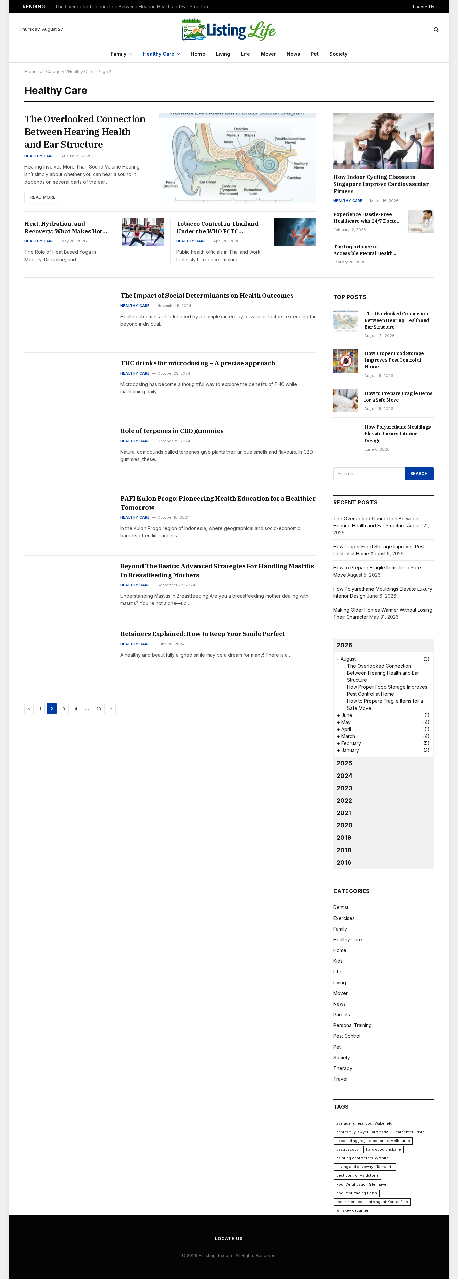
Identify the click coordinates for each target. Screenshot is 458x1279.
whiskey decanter (352, 1210)
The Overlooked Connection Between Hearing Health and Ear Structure (85, 131)
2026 (344, 645)
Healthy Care (158, 54)
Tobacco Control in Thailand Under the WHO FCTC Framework (217, 227)
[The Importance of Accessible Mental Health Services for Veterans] (421, 254)
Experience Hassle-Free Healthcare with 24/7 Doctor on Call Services (366, 218)
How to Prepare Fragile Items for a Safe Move (398, 396)
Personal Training (352, 1025)
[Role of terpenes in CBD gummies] (68, 454)
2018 (344, 850)
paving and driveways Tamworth (365, 1167)
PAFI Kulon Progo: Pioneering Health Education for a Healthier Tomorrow (218, 502)
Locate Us (423, 6)
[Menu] (22, 54)
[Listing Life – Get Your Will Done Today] (229, 29)
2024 (344, 775)
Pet (315, 54)
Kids (338, 961)
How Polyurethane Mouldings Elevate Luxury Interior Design (397, 434)
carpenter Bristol (411, 1132)
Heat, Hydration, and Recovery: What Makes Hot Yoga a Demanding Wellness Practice (64, 227)
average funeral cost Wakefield (364, 1123)
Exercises (344, 918)
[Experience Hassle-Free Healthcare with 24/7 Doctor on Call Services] (421, 221)
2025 (344, 763)
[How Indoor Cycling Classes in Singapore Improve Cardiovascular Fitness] (383, 141)
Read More (42, 197)
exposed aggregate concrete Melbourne (373, 1141)
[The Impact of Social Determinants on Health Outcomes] (68, 319)
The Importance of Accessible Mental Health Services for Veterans (362, 250)
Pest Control (346, 1036)
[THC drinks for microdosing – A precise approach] (68, 386)
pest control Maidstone (357, 1175)
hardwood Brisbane (383, 1149)
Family (118, 54)
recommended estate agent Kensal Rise (372, 1202)
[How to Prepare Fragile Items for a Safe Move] (345, 400)
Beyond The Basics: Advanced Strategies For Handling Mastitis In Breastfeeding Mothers (217, 570)
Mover (268, 54)
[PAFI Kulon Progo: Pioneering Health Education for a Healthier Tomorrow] (68, 522)
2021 (344, 812)
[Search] (435, 29)
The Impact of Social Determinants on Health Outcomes (206, 295)
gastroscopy (347, 1149)
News (293, 54)
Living (223, 54)
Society (338, 54)
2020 (345, 825)
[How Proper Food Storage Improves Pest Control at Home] (345, 360)
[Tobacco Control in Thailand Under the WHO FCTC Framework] (295, 232)
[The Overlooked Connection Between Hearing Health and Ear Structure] (237, 157)
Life (245, 54)
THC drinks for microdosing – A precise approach (197, 363)
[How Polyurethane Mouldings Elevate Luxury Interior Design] (345, 434)
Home (198, 54)
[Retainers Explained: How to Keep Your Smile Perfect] (68, 657)
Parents (341, 1014)
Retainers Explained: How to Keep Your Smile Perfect (202, 634)
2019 (344, 837)
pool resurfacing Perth (356, 1193)
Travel (340, 1079)
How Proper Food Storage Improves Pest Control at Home (118, 6)
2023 (344, 788)
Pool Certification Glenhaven (362, 1184)
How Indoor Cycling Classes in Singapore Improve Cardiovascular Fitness (381, 184)
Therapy (342, 1068)
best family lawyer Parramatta (362, 1132)
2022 (344, 800)
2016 (344, 862)
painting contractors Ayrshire (362, 1158)
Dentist (340, 907)
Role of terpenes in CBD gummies (171, 431)
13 (99, 708)
